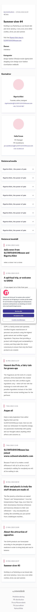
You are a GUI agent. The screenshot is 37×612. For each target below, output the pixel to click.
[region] (18, 306)
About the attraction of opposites (15, 533)
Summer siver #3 (12, 565)
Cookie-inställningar (18, 320)
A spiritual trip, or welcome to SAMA (17, 279)
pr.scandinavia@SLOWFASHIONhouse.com (18, 146)
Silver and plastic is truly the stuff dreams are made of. (18, 488)
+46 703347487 (18, 106)
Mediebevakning (18, 597)
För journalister (18, 605)
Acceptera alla (18, 315)
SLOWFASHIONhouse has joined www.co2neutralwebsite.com (18, 452)
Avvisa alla (18, 311)
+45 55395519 (18, 149)
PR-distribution (18, 600)
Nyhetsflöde (18, 608)
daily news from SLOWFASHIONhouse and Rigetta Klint (16, 252)
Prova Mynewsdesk (18, 602)
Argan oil (8, 410)
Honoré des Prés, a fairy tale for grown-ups (18, 367)
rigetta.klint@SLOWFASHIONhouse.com (18, 103)
